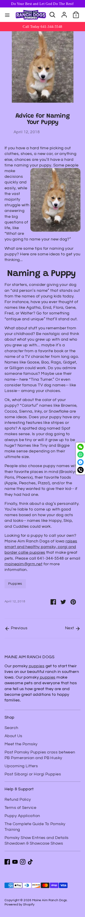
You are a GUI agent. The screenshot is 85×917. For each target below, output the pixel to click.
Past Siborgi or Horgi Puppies (33, 774)
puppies (36, 666)
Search (11, 728)
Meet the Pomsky (21, 744)
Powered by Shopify (19, 904)
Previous (18, 628)
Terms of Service (20, 807)
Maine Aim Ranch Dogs (49, 900)
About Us (13, 736)
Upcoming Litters (21, 766)
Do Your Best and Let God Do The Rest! (42, 4)
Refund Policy (18, 799)
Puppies (15, 583)
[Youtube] (15, 862)
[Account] (64, 13)
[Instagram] (22, 862)
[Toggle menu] (7, 15)
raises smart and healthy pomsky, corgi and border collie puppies (41, 547)
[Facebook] (7, 862)
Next (70, 628)
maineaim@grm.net (23, 564)
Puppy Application (22, 816)
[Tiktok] (30, 862)
